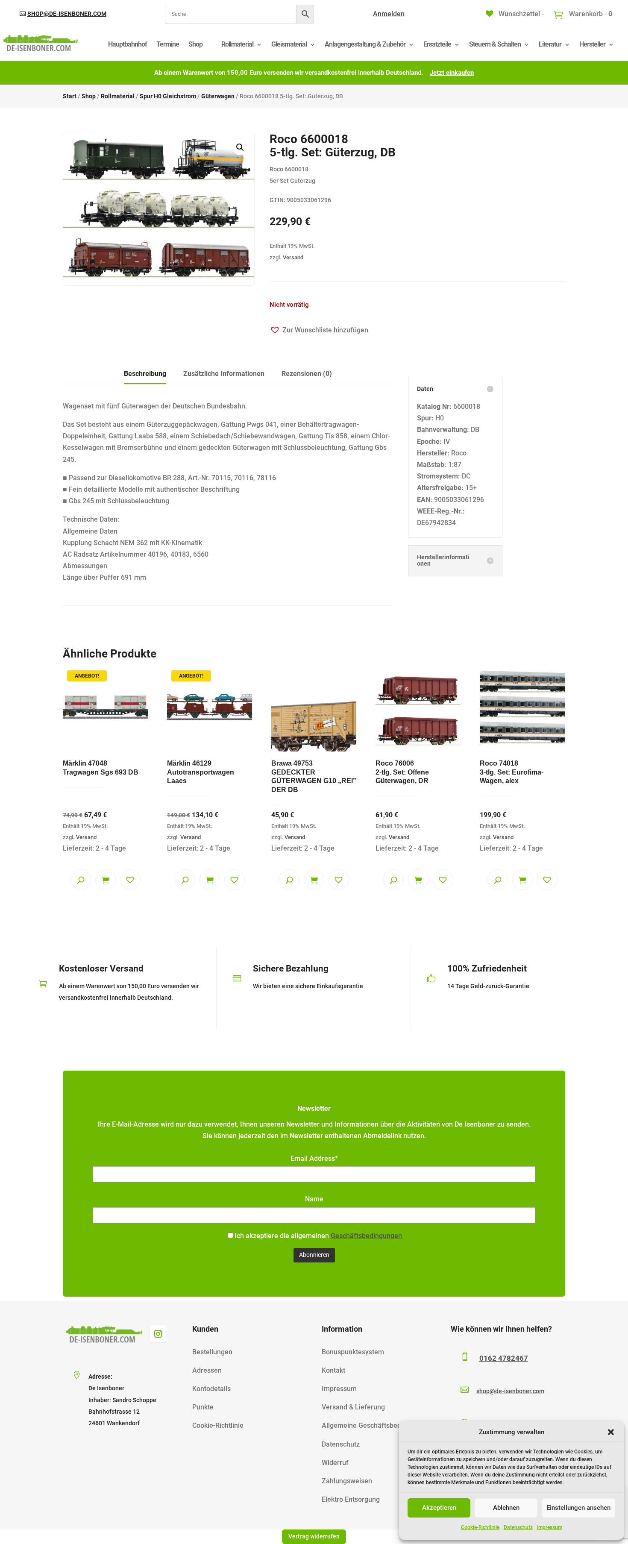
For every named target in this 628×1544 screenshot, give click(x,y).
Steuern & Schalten (495, 44)
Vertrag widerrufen (314, 1536)
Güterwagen (218, 96)
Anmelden (389, 14)
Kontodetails (211, 1389)
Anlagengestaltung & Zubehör (365, 44)
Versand (293, 257)
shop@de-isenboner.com (66, 13)
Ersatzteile (437, 44)
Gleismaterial (289, 44)
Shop (195, 44)
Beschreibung (145, 374)
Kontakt (333, 1370)
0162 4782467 (503, 1358)
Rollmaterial (237, 44)
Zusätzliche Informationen (223, 374)
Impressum (549, 1527)
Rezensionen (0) (307, 374)
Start (69, 96)
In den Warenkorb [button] (105, 879)
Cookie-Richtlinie (480, 1527)
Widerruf (335, 1463)
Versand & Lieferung (353, 1407)
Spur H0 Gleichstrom (168, 96)
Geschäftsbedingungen (366, 1236)
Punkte (203, 1407)
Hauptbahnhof (127, 44)
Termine (167, 44)
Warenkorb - (589, 14)
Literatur (550, 44)
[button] (611, 1432)
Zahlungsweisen (347, 1481)
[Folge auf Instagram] (158, 1334)
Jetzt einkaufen (452, 72)
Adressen (207, 1370)
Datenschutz (518, 1527)
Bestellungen (212, 1352)
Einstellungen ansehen (578, 1508)
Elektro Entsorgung (351, 1499)
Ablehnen (506, 1508)
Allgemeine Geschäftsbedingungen (376, 1425)
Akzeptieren (439, 1508)
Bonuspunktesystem (353, 1352)
